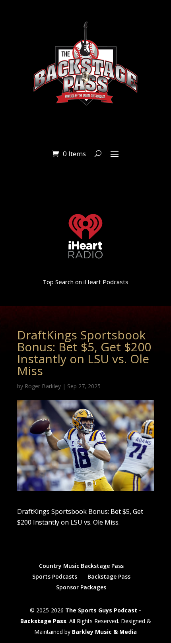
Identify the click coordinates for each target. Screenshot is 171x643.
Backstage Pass (108, 576)
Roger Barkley (43, 386)
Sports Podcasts (54, 576)
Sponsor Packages (81, 587)
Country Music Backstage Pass (81, 565)
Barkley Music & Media (104, 631)
